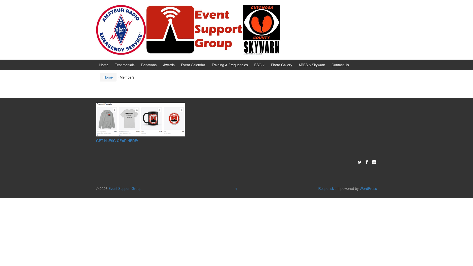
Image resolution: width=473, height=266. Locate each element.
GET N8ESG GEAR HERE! (117, 140)
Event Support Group (124, 188)
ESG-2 (259, 64)
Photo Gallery (281, 64)
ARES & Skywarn (312, 64)
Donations (149, 64)
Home (104, 64)
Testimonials (125, 64)
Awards (169, 64)
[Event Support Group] (188, 29)
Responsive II (328, 188)
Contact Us (340, 64)
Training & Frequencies (230, 64)
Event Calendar (193, 64)
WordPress (368, 188)
